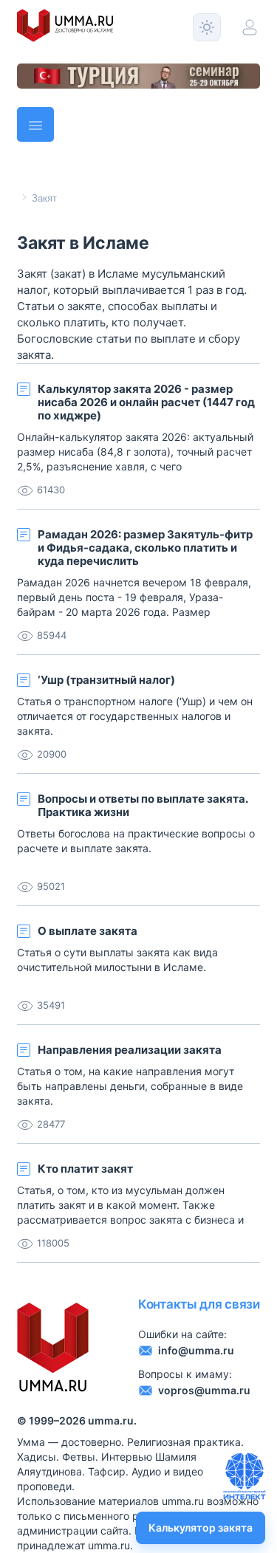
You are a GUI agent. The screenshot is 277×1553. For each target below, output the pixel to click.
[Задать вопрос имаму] (244, 1476)
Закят (44, 198)
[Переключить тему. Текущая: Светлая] (207, 27)
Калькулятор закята (200, 1527)
